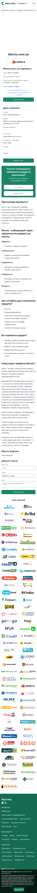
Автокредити (25, 839)
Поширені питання (18, 823)
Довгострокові (22, 835)
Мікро (12, 835)
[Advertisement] (18, 32)
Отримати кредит (18, 99)
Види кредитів (7, 832)
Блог (15, 826)
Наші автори (6, 826)
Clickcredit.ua (7, 852)
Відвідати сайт (18, 160)
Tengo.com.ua (7, 860)
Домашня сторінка (8, 10)
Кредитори (6, 845)
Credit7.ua (30, 856)
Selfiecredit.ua (7, 856)
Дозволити (19, 890)
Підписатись (18, 193)
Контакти (5, 823)
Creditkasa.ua (19, 860)
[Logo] (9, 3)
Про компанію (25, 819)
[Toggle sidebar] (33, 3)
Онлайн (5, 835)
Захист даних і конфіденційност (13, 815)
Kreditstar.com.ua (19, 848)
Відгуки (20, 10)
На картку (5, 839)
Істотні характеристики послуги (17, 90)
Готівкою (14, 839)
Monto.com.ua (30, 10)
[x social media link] (6, 803)
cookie (18, 875)
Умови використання (10, 819)
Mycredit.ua (6, 848)
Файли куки (6, 811)
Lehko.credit (18, 852)
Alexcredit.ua (29, 852)
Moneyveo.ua (19, 856)
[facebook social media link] (3, 803)
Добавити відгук (18, 492)
